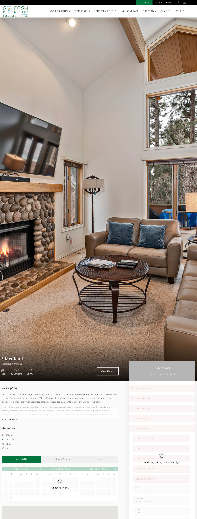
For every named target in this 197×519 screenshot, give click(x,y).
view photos (107, 371)
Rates (101, 459)
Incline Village (129, 11)
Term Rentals (82, 11)
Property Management (156, 11)
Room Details (62, 459)
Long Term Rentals (105, 11)
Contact (144, 2)
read (10, 419)
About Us (179, 11)
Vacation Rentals (60, 11)
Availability (21, 459)
